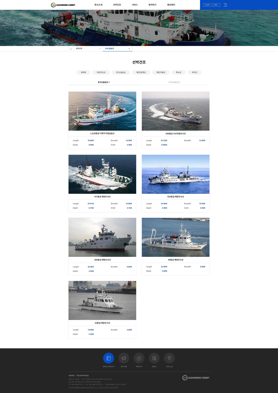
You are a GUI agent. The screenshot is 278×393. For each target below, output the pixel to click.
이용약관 (71, 375)
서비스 (135, 5)
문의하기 (152, 5)
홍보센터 (171, 5)
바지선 (194, 72)
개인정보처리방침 (82, 375)
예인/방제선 (141, 72)
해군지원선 (161, 72)
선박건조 (117, 5)
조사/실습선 (109, 48)
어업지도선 (101, 72)
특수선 (178, 72)
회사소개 (98, 5)
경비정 (83, 72)
